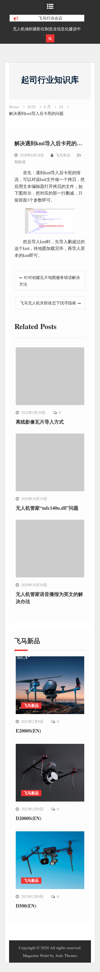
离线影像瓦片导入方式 (40, 421)
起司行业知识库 (50, 79)
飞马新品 (31, 705)
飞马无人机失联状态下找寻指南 (48, 302)
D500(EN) (26, 905)
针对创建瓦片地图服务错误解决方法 (49, 280)
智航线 (20, 161)
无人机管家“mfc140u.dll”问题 (47, 507)
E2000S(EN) (28, 730)
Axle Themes (66, 955)
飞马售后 (62, 155)
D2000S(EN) (28, 818)
